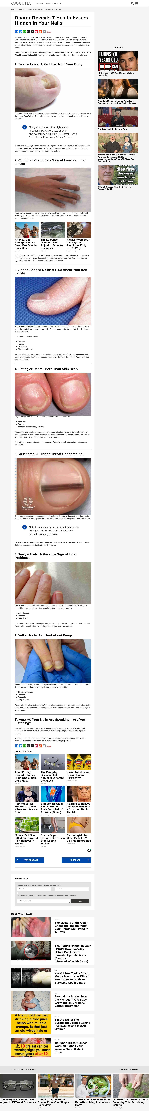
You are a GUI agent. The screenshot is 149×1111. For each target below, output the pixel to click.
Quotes (40, 3)
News (47, 3)
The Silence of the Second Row (112, 129)
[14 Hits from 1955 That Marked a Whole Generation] (118, 61)
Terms (13, 1069)
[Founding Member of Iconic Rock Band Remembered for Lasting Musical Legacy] (118, 89)
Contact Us (58, 3)
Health (29, 914)
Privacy (21, 1069)
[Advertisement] (117, 31)
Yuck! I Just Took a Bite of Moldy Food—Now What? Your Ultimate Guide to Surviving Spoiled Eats (72, 978)
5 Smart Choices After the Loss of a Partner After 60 (114, 188)
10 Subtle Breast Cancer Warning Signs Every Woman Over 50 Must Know (71, 1047)
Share (49, 32)
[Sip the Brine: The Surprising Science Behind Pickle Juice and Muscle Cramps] (31, 1024)
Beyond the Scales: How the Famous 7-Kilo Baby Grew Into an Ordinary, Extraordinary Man (71, 1001)
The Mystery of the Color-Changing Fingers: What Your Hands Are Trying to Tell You (72, 927)
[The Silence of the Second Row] (118, 117)
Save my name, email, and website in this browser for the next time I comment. (47, 896)
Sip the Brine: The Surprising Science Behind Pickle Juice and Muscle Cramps (72, 1024)
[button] (132, 3)
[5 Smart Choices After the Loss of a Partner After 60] (118, 175)
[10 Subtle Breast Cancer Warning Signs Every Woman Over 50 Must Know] (31, 1047)
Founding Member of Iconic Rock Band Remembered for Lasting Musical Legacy (117, 102)
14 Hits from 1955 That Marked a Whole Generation (116, 74)
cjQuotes (21, 3)
